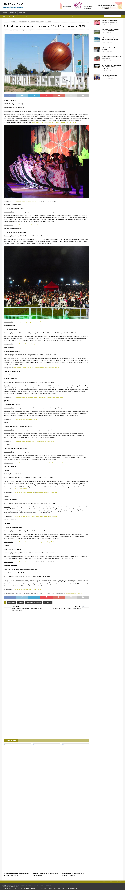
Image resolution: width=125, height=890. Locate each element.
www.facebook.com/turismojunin (23, 368)
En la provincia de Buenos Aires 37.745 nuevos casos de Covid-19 (16, 874)
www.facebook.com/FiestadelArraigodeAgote (27, 344)
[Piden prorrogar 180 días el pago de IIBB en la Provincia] (75, 808)
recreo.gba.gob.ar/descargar (74, 593)
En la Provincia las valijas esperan (109, 48)
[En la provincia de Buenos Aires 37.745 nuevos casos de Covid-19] (17, 808)
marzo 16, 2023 (10, 31)
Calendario (11, 602)
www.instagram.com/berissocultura (24, 516)
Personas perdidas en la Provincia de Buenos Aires (45, 874)
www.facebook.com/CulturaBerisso (46, 516)
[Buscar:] (112, 16)
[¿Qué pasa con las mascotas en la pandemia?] (97, 58)
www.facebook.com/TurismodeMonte (43, 122)
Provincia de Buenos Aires (33, 602)
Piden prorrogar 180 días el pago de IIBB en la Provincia (74, 874)
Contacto (22, 13)
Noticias (13, 13)
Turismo (27, 31)
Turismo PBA (47, 602)
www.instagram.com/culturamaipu (45, 441)
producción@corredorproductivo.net (58, 463)
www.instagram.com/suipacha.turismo (46, 542)
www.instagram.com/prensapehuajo (24, 322)
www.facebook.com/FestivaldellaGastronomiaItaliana (30, 463)
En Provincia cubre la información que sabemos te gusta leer (110, 39)
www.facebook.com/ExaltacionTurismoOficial (27, 589)
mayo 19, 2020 (106, 70)
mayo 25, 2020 (106, 24)
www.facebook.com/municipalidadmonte (26, 201)
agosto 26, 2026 (106, 78)
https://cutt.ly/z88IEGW (21, 489)
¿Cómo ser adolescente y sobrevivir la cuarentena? (109, 21)
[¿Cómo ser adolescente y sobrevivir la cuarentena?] (97, 22)
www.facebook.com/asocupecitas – (24, 542)
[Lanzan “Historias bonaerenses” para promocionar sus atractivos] (97, 66)
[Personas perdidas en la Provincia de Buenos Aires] (46, 808)
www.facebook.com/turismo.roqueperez (26, 397)
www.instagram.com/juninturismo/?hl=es (47, 368)
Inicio (5, 13)
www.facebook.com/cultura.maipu (24, 441)
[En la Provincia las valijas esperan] (97, 49)
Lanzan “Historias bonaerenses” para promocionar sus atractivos (111, 66)
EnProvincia (19, 31)
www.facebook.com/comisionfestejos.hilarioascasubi (29, 225)
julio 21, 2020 (106, 51)
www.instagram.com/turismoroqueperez (51, 397)
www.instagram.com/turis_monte (66, 122)
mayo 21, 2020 (106, 32)
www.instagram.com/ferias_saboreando (25, 419)
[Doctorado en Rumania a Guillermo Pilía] (97, 77)
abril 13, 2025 (106, 42)
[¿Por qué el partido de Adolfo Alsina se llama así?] (97, 31)
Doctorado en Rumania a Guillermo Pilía (109, 76)
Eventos (20, 602)
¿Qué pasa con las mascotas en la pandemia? (111, 57)
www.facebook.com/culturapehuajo (24, 492)
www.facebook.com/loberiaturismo (24, 562)
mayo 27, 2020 (106, 60)
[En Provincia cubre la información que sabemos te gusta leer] (97, 39)
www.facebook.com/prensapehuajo (47, 322)
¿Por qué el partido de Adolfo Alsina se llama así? (110, 29)
